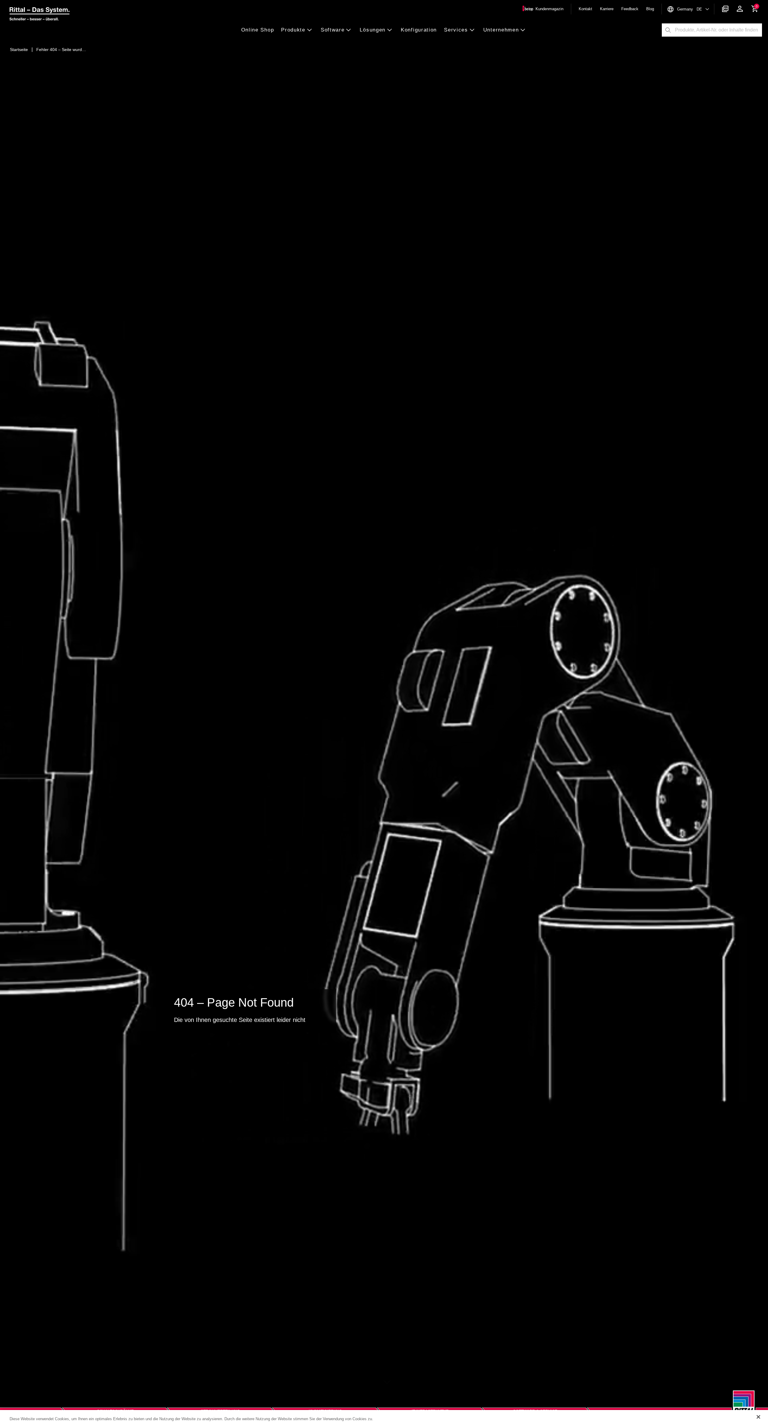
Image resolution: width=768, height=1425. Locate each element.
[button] (259, 30)
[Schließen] (758, 1416)
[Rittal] (744, 1406)
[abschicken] (668, 30)
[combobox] (718, 30)
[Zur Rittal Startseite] (40, 14)
